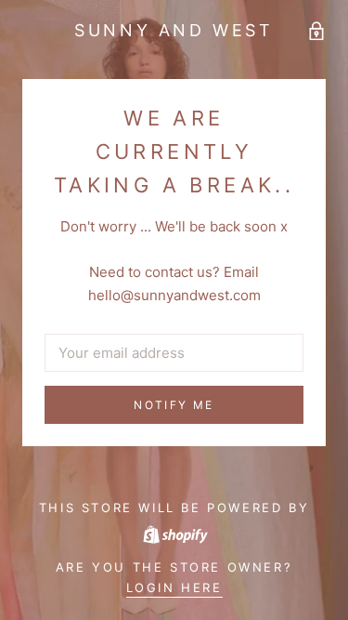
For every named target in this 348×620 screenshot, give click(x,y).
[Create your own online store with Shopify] (174, 532)
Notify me (174, 405)
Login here (174, 587)
